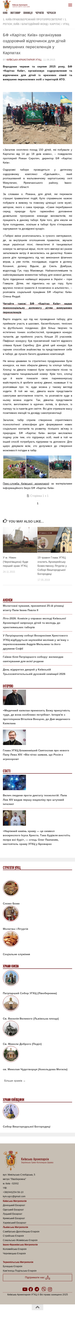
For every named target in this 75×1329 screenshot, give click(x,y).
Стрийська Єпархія (13, 1235)
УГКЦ (66, 24)
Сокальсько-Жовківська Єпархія (20, 1240)
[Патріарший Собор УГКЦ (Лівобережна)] (37, 978)
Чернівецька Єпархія (14, 1253)
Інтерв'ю (8, 686)
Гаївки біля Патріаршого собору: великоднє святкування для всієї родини (33, 659)
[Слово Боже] (37, 889)
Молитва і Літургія (15, 928)
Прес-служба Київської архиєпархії (26, 483)
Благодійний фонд (35, 24)
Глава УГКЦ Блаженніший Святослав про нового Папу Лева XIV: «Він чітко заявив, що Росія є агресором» (36, 755)
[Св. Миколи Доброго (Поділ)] (37, 1029)
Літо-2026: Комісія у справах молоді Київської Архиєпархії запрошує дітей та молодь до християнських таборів (34, 623)
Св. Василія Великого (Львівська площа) (31, 1018)
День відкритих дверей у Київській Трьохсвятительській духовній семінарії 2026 (34, 671)
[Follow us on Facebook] (30, 1289)
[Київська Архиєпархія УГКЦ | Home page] (17, 6)
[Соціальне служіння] (37, 939)
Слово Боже (11, 903)
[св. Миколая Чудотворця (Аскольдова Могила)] (37, 1054)
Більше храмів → (15, 1080)
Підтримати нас (35, 1277)
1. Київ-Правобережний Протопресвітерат (32, 19)
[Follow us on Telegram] (37, 1289)
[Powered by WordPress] (25, 1317)
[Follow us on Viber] (44, 1289)
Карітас (55, 24)
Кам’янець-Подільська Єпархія (20, 1270)
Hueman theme (56, 1317)
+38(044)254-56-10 (13, 1192)
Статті (6, 771)
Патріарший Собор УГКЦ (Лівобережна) (30, 993)
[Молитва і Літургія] (37, 914)
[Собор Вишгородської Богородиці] (37, 1112)
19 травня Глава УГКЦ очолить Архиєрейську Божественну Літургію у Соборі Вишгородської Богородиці (52, 565)
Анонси (7, 600)
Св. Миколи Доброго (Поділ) (22, 1043)
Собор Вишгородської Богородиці (26, 1126)
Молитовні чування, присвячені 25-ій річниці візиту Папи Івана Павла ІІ (33, 608)
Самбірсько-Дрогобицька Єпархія (21, 1231)
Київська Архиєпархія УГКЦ (24, 59)
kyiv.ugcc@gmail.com (14, 1196)
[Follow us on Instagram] (50, 1289)
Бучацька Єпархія (12, 1266)
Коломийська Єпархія (15, 1249)
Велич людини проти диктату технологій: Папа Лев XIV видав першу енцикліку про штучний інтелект (35, 800)
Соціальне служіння (16, 954)
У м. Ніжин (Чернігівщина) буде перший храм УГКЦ (15, 561)
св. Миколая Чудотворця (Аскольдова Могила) (35, 1069)
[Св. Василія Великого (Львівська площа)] (37, 1004)
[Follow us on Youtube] (24, 1289)
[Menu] (70, 5)
